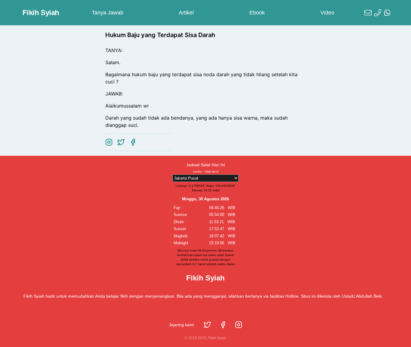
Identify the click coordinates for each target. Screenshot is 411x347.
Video (327, 13)
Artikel (186, 13)
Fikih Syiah (41, 12)
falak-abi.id (211, 171)
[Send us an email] (368, 12)
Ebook (257, 13)
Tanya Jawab (107, 13)
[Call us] (377, 12)
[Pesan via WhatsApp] (387, 12)
